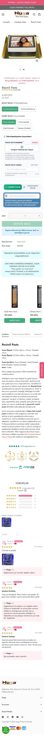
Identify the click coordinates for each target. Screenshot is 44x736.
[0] (39, 14)
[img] (7, 547)
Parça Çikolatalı (9, 122)
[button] (7, 90)
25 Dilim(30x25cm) (28, 109)
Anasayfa (6, 22)
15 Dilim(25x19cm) (10, 109)
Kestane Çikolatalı (25, 129)
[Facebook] (3, 717)
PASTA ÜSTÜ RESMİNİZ (14, 142)
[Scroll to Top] (39, 731)
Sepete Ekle (15, 320)
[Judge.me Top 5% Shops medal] (37, 456)
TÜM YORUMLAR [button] (42, 370)
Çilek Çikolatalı (9, 129)
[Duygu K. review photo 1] (8, 559)
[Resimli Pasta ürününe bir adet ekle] (39, 215)
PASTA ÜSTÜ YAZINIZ (13, 165)
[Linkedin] (13, 717)
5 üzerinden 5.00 (28, 488)
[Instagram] (8, 717)
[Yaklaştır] (37, 61)
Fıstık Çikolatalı (24, 122)
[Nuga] (22, 14)
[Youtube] (17, 717)
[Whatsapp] (22, 717)
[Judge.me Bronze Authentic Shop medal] (25, 456)
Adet (4, 216)
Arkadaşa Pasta (20, 22)
